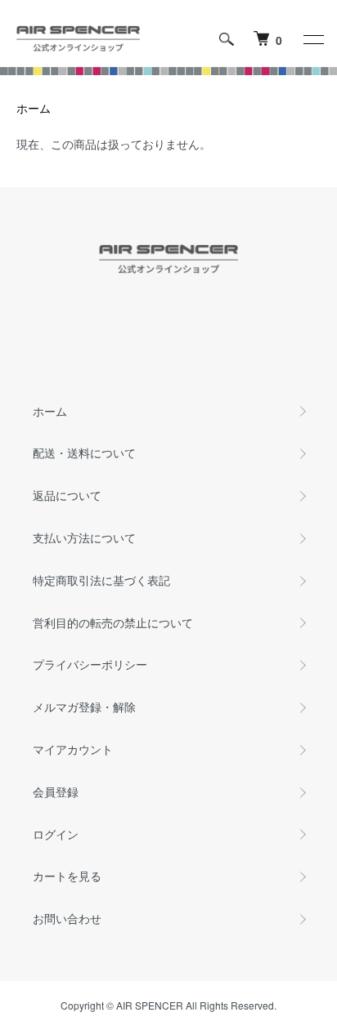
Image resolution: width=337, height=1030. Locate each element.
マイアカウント (73, 749)
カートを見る (67, 875)
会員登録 (56, 791)
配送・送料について (84, 452)
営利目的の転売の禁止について (113, 622)
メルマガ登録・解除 (84, 706)
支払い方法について (84, 537)
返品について (67, 495)
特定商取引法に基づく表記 (101, 580)
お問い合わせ (67, 918)
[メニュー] (312, 39)
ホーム (33, 108)
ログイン (56, 834)
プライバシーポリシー (90, 664)
